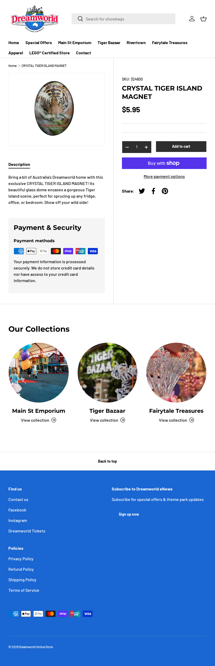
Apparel (15, 52)
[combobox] (123, 18)
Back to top (107, 461)
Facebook (17, 509)
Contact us (18, 499)
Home (13, 42)
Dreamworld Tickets (26, 530)
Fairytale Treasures (169, 42)
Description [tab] (19, 164)
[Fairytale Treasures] (176, 373)
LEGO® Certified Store (49, 52)
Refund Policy (21, 569)
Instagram (17, 520)
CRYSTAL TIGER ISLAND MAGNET (44, 65)
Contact (83, 52)
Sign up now (129, 514)
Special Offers (38, 42)
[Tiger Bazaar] (108, 373)
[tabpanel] (56, 189)
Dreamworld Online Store (36, 647)
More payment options (164, 176)
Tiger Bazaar (109, 42)
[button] (203, 18)
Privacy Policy (21, 558)
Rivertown (136, 42)
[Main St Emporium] (39, 373)
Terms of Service (23, 590)
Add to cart (181, 146)
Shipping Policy (22, 579)
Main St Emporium (74, 42)
